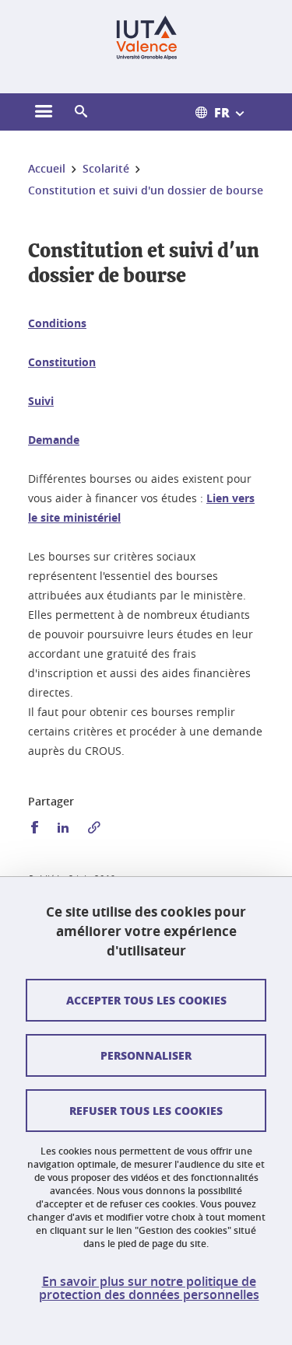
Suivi (41, 400)
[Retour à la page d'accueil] (146, 37)
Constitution (62, 362)
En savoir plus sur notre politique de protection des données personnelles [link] (149, 1288)
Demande (53, 439)
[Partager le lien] (94, 827)
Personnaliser (146, 1055)
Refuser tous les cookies (146, 1110)
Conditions (57, 323)
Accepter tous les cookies (146, 1000)
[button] (81, 112)
